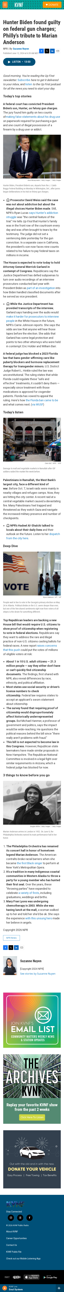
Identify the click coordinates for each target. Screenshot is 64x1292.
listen (28, 84)
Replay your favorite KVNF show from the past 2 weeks (32, 1107)
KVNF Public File (13, 1252)
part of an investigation (41, 288)
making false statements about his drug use (33, 116)
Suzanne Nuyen (21, 48)
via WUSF (37, 404)
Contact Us (11, 1245)
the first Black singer (29, 863)
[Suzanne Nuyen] (10, 965)
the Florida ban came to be (42, 400)
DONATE (53, 4)
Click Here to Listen (32, 1117)
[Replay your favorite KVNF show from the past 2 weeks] (32, 1076)
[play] (5, 1288)
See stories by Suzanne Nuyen (37, 973)
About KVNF (12, 1231)
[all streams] (60, 1288)
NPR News (11, 938)
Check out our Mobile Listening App (23, 1258)
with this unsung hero (38, 918)
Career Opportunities (16, 1238)
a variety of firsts (28, 893)
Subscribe (24, 80)
